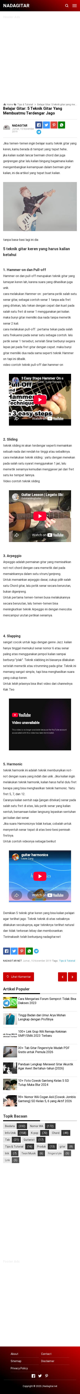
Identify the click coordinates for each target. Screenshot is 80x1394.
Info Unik (10, 1132)
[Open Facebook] (33, 1376)
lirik (7, 1153)
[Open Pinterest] (46, 1376)
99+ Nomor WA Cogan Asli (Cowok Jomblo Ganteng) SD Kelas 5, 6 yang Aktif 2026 (47, 1099)
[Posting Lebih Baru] (72, 976)
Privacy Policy (19, 1368)
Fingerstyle (55, 1153)
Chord (55, 1132)
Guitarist (29, 1139)
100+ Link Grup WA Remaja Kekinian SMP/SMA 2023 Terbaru (42, 1034)
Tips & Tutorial (67, 960)
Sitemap (16, 1361)
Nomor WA (36, 1126)
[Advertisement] (40, 59)
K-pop (34, 1132)
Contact (46, 1353)
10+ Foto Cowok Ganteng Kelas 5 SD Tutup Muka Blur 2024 (43, 1083)
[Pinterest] (53, 124)
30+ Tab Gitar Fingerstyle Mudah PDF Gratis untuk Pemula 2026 (44, 1050)
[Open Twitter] (40, 1376)
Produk (41, 1146)
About (14, 1353)
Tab (7, 1139)
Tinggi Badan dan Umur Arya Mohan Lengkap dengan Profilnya (42, 1017)
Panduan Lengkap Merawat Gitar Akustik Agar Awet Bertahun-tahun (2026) (45, 1066)
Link (7, 1160)
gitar (62, 1146)
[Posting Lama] (62, 976)
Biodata (10, 1126)
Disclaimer (47, 1361)
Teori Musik (28, 1153)
